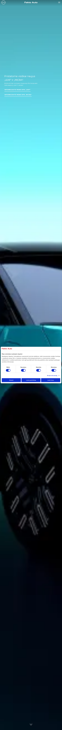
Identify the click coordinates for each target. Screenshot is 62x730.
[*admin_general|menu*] (59, 2)
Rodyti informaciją (52, 375)
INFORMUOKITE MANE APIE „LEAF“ (17, 90)
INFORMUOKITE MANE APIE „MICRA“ (18, 95)
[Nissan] (3, 2)
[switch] (23, 370)
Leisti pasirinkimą (31, 380)
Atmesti (11, 380)
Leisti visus (50, 380)
